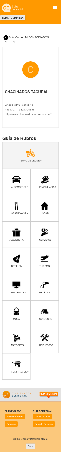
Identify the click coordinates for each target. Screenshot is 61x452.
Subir (30, 446)
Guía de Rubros (19, 138)
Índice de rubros (15, 416)
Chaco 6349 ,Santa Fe (19, 105)
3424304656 (27, 109)
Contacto (11, 424)
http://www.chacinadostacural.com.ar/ (28, 114)
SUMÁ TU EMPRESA (12, 17)
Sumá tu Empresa (44, 424)
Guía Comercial (18, 37)
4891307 (10, 109)
